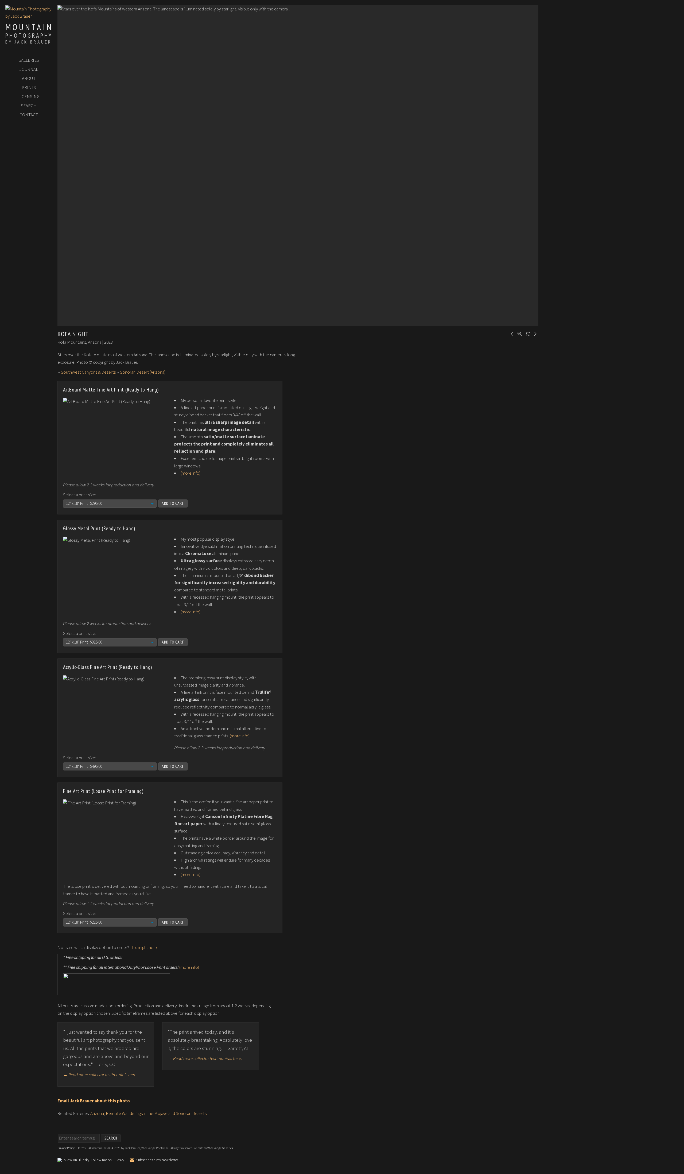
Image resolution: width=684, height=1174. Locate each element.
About (29, 78)
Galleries (28, 60)
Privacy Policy (66, 1148)
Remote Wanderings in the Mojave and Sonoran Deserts (156, 1113)
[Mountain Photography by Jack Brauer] (28, 16)
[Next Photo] (534, 333)
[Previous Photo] (511, 333)
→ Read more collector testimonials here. (100, 1075)
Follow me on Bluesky (107, 1160)
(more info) (190, 473)
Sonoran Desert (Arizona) (142, 372)
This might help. (144, 947)
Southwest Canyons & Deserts (88, 372)
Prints (29, 87)
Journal (29, 69)
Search (29, 106)
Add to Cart (173, 503)
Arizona (97, 1113)
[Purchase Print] (526, 333)
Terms (81, 1148)
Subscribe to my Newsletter (157, 1159)
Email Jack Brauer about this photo (93, 1101)
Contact (29, 115)
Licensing (29, 96)
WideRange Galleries (220, 1148)
